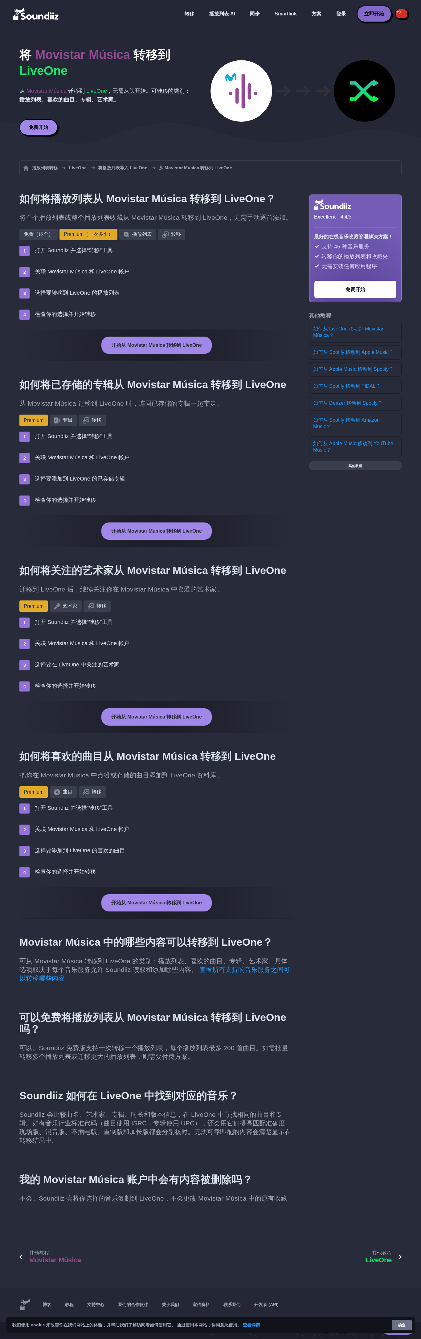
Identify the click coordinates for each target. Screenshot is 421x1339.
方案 (316, 13)
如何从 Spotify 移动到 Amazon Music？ (346, 423)
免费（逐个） (38, 234)
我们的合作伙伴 (133, 1304)
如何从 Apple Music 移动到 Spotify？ (353, 369)
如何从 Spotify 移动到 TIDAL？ (347, 386)
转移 (189, 13)
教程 (69, 1304)
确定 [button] (402, 1325)
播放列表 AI (222, 13)
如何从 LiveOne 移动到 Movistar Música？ (348, 332)
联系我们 (232, 1304)
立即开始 (374, 13)
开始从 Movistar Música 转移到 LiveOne (156, 345)
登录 (341, 13)
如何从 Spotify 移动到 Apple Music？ (353, 352)
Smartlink (286, 13)
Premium (33, 420)
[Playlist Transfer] (36, 14)
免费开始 (38, 127)
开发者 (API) (266, 1304)
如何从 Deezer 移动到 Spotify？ (347, 403)
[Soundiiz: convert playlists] (25, 1305)
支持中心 (95, 1304)
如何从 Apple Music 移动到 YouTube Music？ (353, 446)
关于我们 (170, 1304)
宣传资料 (201, 1304)
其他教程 (355, 466)
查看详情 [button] (251, 1324)
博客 (47, 1304)
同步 (255, 13)
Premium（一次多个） (88, 234)
